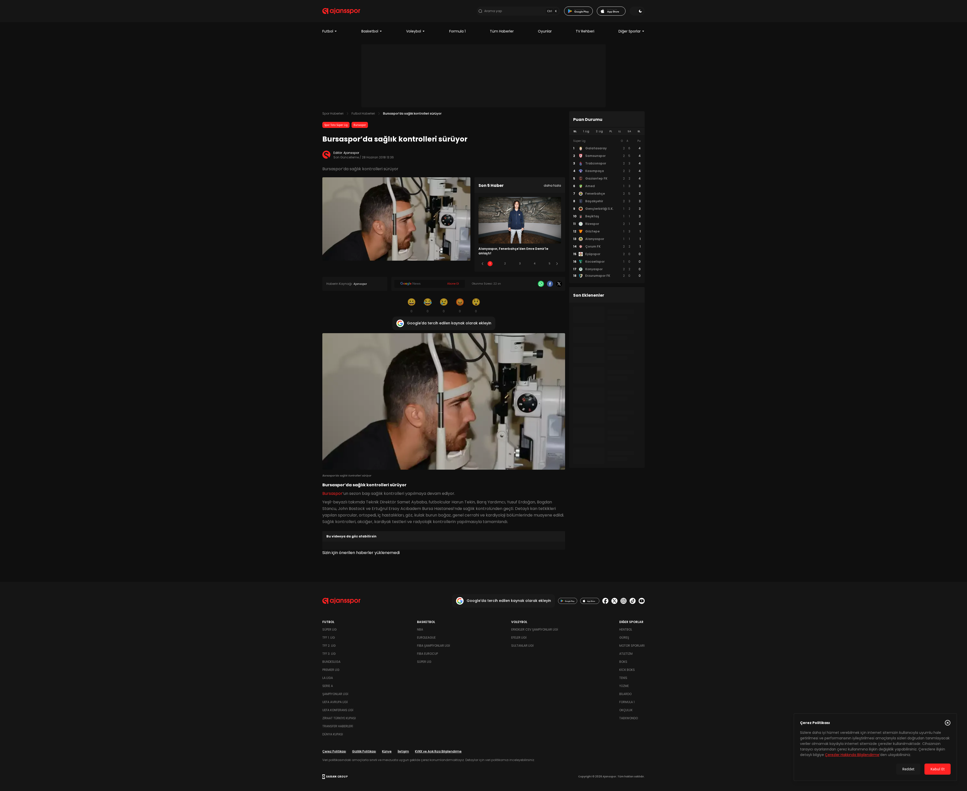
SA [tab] (629, 131)
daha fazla (552, 185)
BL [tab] (639, 131)
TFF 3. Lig (329, 653)
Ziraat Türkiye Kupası (339, 718)
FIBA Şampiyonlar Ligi (433, 645)
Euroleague (426, 637)
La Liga (327, 678)
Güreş (624, 637)
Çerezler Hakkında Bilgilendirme (852, 754)
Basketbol (369, 31)
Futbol (327, 31)
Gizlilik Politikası (364, 751)
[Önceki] (482, 264)
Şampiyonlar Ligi (335, 694)
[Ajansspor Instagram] (623, 601)
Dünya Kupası (332, 734)
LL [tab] (619, 131)
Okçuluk (626, 710)
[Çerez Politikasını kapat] (948, 723)
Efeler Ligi (519, 637)
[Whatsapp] (541, 284)
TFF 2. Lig (329, 645)
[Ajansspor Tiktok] (633, 601)
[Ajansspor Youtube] (642, 601)
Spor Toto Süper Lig (336, 125)
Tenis (623, 678)
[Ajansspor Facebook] (605, 601)
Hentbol (625, 629)
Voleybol (413, 31)
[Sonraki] (557, 264)
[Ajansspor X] (614, 601)
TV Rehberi (585, 31)
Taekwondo (628, 718)
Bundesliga (331, 662)
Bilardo (625, 694)
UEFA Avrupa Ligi (335, 702)
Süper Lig (329, 629)
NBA (420, 629)
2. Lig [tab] (599, 131)
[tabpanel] (607, 208)
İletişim (403, 751)
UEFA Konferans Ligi (337, 710)
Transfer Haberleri (337, 726)
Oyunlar (545, 31)
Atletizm (626, 653)
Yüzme (624, 686)
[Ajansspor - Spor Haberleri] (341, 11)
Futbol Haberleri (363, 113)
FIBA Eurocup (427, 653)
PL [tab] (610, 131)
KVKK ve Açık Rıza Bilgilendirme (438, 751)
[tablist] (607, 131)
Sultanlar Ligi (522, 645)
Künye (387, 751)
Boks (623, 662)
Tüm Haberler (502, 31)
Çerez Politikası (334, 751)
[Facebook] (550, 284)
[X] (559, 284)
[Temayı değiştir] (637, 11)
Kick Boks (627, 670)
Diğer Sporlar (629, 31)
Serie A (327, 686)
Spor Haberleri (332, 113)
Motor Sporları (632, 645)
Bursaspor (360, 125)
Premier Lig (330, 670)
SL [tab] (574, 131)
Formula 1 (457, 31)
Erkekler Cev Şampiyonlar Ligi (534, 629)
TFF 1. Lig (328, 637)
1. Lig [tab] (586, 131)
